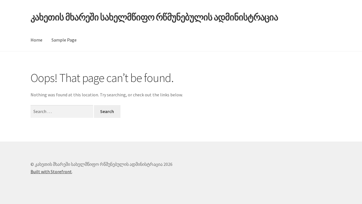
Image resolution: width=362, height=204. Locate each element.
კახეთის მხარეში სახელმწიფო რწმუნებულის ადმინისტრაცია (154, 17)
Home (36, 40)
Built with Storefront (51, 171)
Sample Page (64, 40)
